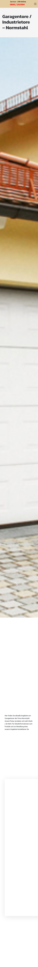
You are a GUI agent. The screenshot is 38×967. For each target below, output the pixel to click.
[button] (35, 4)
